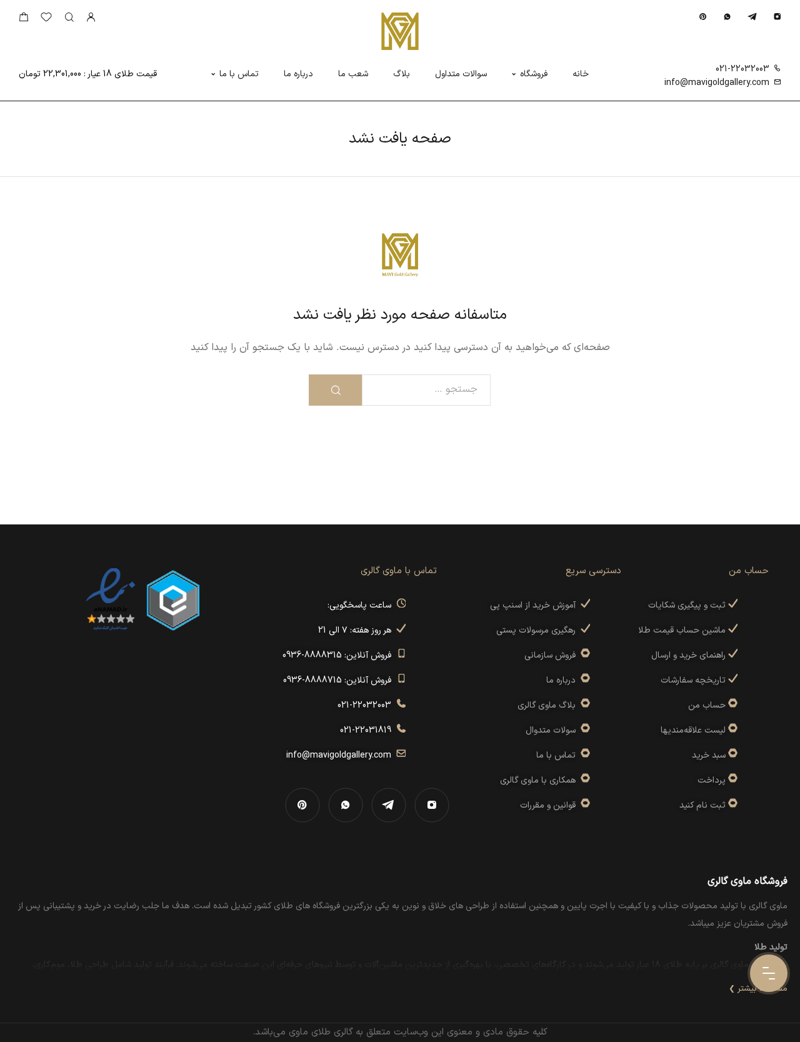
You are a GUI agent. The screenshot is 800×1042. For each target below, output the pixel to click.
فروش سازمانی (552, 655)
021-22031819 (368, 730)
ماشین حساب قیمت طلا (683, 630)
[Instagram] (777, 17)
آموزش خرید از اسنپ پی (535, 605)
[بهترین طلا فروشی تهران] (110, 599)
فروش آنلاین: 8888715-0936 (339, 680)
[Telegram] (752, 17)
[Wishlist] (46, 20)
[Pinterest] (703, 17)
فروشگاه (534, 74)
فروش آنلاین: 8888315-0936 (339, 655)
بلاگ (401, 74)
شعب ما (353, 74)
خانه (580, 74)
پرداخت (712, 780)
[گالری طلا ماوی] (400, 31)
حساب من (707, 705)
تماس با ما (239, 74)
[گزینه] (732, 705)
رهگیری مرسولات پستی (538, 630)
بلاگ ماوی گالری (549, 705)
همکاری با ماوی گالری (540, 780)
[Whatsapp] (727, 17)
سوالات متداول (461, 74)
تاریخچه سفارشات (694, 680)
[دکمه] (335, 390)
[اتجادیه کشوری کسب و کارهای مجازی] (173, 599)
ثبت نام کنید (703, 805)
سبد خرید (709, 755)
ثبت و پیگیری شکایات (688, 605)
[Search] (69, 18)
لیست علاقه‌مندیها (693, 730)
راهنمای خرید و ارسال (689, 655)
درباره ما (298, 74)
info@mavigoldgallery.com (716, 82)
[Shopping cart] (23, 20)
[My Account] (90, 18)
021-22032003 (742, 69)
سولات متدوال (553, 730)
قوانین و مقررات (550, 805)
